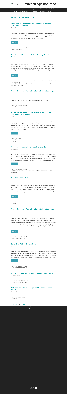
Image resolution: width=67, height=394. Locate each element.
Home (5, 9)
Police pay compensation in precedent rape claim (29, 147)
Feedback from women (45, 11)
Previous (14, 304)
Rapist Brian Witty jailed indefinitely (24, 244)
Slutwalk (14, 203)
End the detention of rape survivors (42, 83)
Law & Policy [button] (31, 9)
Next (24, 304)
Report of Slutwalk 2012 (19, 178)
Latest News (13, 9)
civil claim (14, 170)
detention (31, 83)
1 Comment (14, 141)
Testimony (14, 282)
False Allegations (16, 47)
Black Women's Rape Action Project (20, 83)
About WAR (15, 11)
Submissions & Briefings (47, 81)
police (13, 106)
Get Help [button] (40, 9)
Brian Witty (14, 267)
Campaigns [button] (21, 9)
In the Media (39, 81)
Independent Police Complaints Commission (35, 170)
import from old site (24, 47)
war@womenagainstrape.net (33, 306)
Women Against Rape (40, 4)
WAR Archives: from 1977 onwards (28, 11)
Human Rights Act (21, 170)
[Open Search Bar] (54, 11)
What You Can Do (50, 9)
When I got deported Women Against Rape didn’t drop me (32, 273)
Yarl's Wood (20, 85)
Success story (24, 280)
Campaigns (23, 81)
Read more (14, 42)
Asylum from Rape (16, 81)
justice (47, 170)
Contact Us (60, 9)
